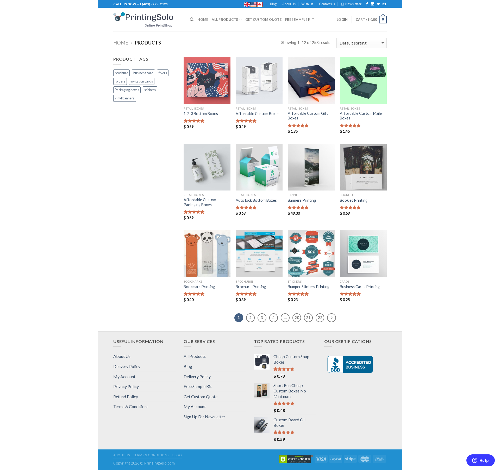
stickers (150, 90)
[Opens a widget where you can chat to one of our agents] (480, 460)
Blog (273, 4)
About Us (289, 4)
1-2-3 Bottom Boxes (201, 113)
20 (297, 317)
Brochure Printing (251, 286)
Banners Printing (302, 200)
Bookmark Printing (199, 286)
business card (143, 73)
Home (202, 19)
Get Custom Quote (263, 19)
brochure (121, 73)
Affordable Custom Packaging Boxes (200, 202)
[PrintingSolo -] (147, 19)
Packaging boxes (127, 90)
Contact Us (327, 4)
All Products (225, 19)
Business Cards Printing (360, 286)
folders (120, 81)
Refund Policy (125, 396)
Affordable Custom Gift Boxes (308, 115)
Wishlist (307, 4)
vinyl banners (124, 98)
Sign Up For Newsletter (204, 416)
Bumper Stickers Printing (308, 286)
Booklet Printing (353, 200)
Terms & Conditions (130, 406)
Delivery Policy (126, 366)
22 (320, 317)
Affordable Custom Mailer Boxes (361, 115)
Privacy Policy (126, 386)
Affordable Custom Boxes (257, 113)
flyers (163, 73)
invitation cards (141, 81)
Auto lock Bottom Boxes (256, 200)
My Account (124, 376)
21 (308, 317)
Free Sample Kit (299, 19)
